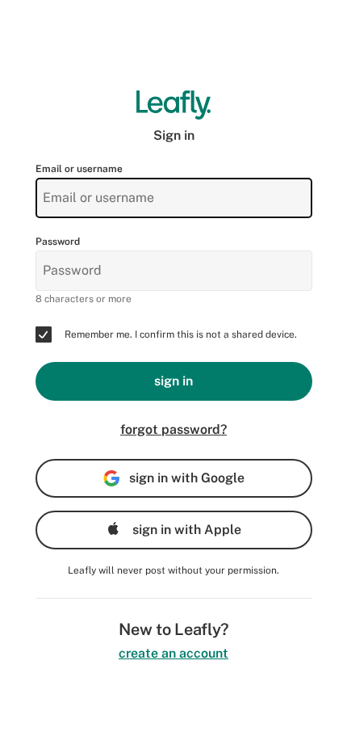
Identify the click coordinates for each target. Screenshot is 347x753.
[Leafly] (174, 105)
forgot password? (173, 429)
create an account (173, 653)
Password (58, 241)
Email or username (79, 169)
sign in (173, 381)
